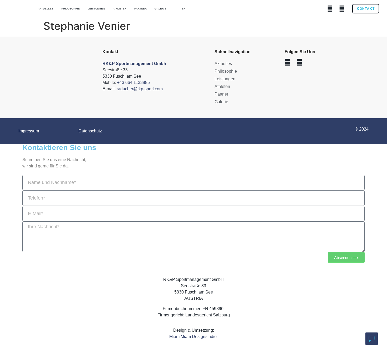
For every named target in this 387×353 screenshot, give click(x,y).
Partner (140, 8)
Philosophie (70, 8)
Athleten (119, 8)
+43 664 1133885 (133, 82)
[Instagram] (341, 8)
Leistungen (96, 8)
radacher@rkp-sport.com (140, 89)
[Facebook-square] (287, 62)
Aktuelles (45, 8)
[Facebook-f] (330, 8)
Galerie (160, 8)
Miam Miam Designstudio (193, 336)
